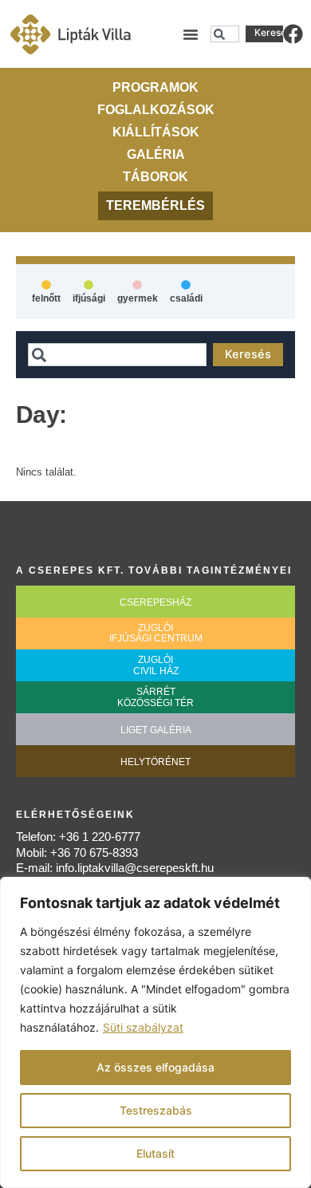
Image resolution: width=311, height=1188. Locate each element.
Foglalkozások (156, 109)
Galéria (156, 154)
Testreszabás (156, 1110)
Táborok (155, 177)
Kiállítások (155, 132)
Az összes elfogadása (155, 1067)
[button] (191, 34)
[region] (155, 1032)
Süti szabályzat (143, 1027)
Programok (155, 87)
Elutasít (155, 1153)
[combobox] (225, 34)
